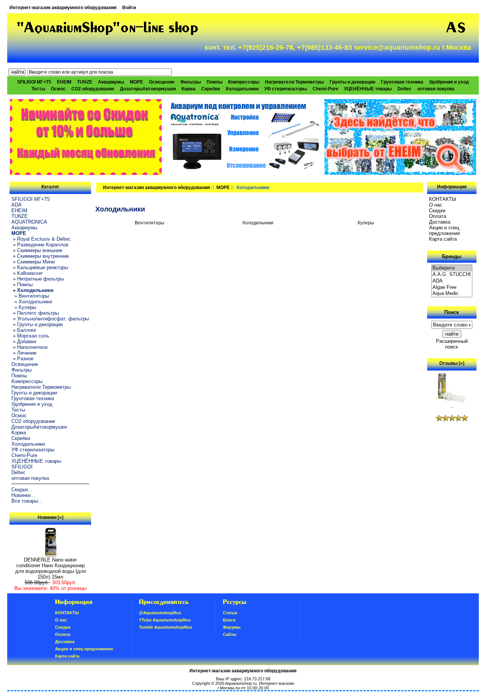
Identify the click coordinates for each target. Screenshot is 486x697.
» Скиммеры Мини (33, 262)
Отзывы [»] (451, 363)
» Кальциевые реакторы (39, 267)
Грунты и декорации (352, 82)
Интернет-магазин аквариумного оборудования (63, 7)
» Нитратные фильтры (37, 279)
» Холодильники (31, 301)
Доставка (439, 222)
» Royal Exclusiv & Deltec (41, 239)
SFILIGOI (22, 467)
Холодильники (242, 88)
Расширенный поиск (452, 344)
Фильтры (190, 82)
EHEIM (64, 82)
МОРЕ (223, 187)
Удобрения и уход (449, 82)
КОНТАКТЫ (442, 199)
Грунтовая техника (402, 82)
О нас (435, 205)
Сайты (229, 634)
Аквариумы (111, 82)
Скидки (437, 210)
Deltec (405, 88)
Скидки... (21, 489)
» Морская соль (30, 336)
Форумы (231, 627)
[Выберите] (452, 268)
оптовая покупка (435, 88)
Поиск (451, 312)
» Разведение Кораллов (39, 245)
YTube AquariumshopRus (165, 620)
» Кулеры (23, 307)
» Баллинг (23, 330)
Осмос (58, 88)
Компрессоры (243, 82)
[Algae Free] (452, 287)
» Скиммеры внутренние (40, 256)
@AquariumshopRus (160, 612)
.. (451, 406)
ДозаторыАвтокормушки (148, 88)
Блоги (229, 620)
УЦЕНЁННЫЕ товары (368, 88)
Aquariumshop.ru (241, 683)
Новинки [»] (50, 517)
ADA (16, 205)
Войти (129, 7)
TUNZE (84, 82)
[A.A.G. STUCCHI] (452, 274)
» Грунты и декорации (37, 324)
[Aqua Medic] (452, 293)
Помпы (214, 82)
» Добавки (23, 341)
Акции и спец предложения (444, 230)
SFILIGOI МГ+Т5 (34, 82)
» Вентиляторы (30, 296)
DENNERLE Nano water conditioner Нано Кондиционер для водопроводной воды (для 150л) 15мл (50, 568)
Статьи (230, 612)
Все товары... (27, 501)
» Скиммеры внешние (36, 250)
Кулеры (366, 223)
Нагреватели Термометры (294, 82)
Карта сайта (443, 239)
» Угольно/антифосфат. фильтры (50, 319)
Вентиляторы (149, 223)
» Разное (22, 358)
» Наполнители (29, 347)
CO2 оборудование (92, 88)
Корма (188, 88)
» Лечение (23, 353)
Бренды (451, 256)
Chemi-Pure (325, 88)
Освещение (162, 82)
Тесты (38, 88)
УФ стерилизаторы (285, 88)
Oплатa (437, 216)
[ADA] (452, 281)
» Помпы (22, 284)
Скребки (210, 88)
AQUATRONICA (29, 222)
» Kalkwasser (27, 273)
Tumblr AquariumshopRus (165, 627)
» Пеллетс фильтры (35, 313)
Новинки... (23, 495)
